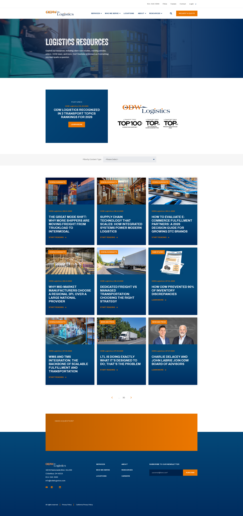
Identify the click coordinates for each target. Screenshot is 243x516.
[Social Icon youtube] (47, 487)
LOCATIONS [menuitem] (129, 13)
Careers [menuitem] (173, 4)
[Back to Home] (60, 13)
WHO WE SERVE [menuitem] (112, 13)
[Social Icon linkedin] (59, 487)
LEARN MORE (76, 124)
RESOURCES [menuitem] (154, 13)
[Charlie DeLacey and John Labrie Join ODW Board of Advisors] (172, 351)
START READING (56, 237)
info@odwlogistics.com (55, 481)
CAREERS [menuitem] (126, 476)
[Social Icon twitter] (55, 487)
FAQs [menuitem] (165, 4)
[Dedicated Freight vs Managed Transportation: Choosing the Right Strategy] (121, 281)
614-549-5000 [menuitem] (153, 4)
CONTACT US (121, 441)
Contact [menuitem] (183, 4)
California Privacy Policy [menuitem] (84, 504)
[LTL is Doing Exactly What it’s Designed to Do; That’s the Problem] (121, 351)
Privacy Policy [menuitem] (67, 504)
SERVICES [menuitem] (95, 13)
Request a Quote (187, 13)
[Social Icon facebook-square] (51, 487)
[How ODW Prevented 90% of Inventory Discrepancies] (172, 281)
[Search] (171, 13)
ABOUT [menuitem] (141, 13)
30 (124, 398)
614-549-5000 (52, 477)
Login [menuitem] (191, 4)
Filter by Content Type (92, 159)
